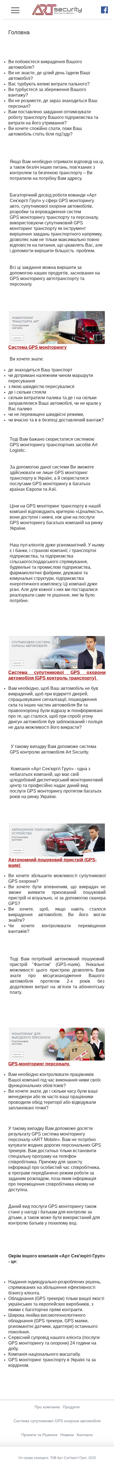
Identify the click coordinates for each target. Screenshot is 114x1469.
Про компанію (47, 1407)
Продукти (71, 1407)
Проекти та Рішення (39, 1435)
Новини (67, 1435)
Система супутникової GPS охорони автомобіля (57, 1421)
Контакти (85, 1435)
